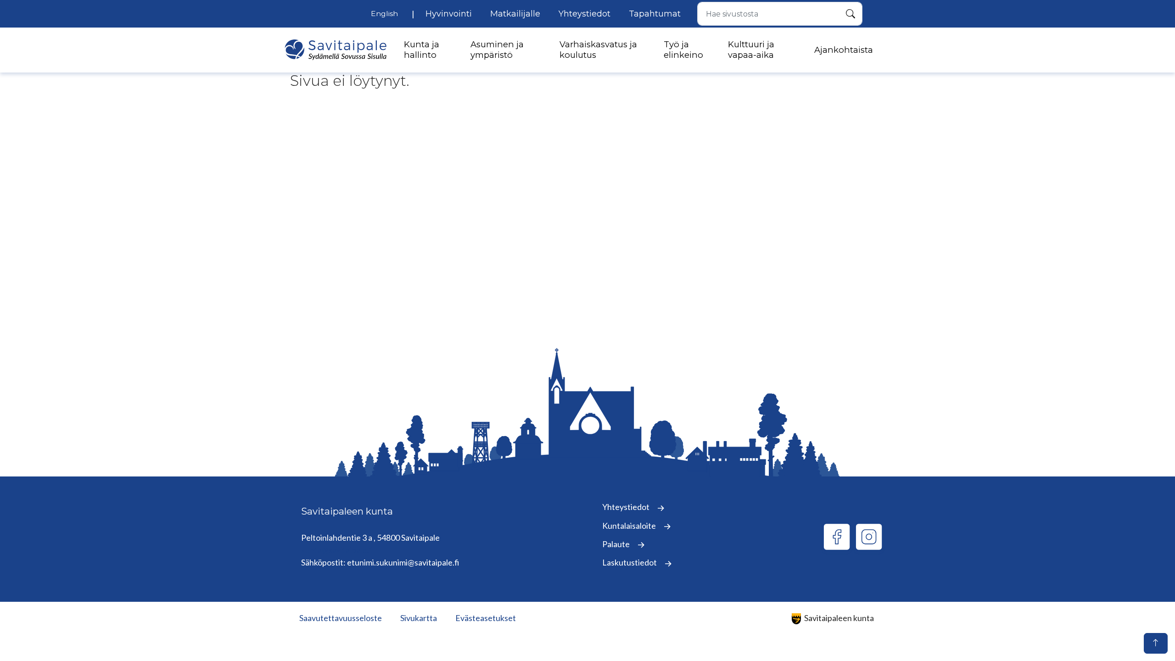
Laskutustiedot (630, 562)
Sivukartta (418, 618)
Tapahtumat (655, 14)
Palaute (616, 544)
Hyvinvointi (448, 14)
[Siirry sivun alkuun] (1156, 643)
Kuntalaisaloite (629, 526)
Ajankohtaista (843, 50)
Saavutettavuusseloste (340, 618)
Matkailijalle (515, 14)
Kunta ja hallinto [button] (421, 49)
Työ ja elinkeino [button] (683, 49)
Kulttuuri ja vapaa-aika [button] (751, 49)
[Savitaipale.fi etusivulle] (335, 49)
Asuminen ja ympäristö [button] (497, 49)
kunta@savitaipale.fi (337, 550)
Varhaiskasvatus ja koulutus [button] (598, 49)
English (384, 13)
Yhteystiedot (584, 14)
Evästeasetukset (485, 618)
